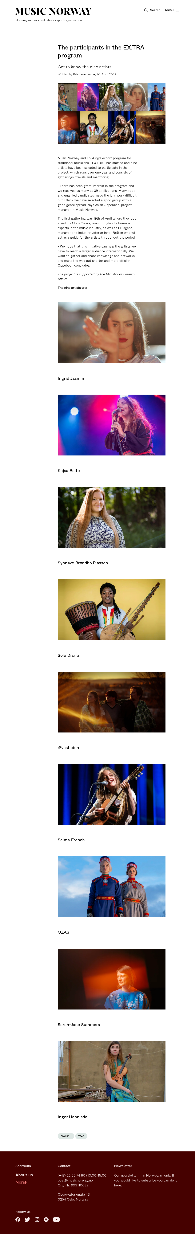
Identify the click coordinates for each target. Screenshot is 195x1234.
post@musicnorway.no (75, 1180)
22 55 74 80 (76, 1175)
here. (118, 1185)
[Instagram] (37, 1219)
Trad (81, 1136)
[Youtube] (56, 1219)
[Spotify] (46, 1219)
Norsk (21, 1182)
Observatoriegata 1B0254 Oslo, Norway (74, 1197)
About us (24, 1175)
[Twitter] (27, 1219)
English (66, 1136)
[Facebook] (17, 1219)
